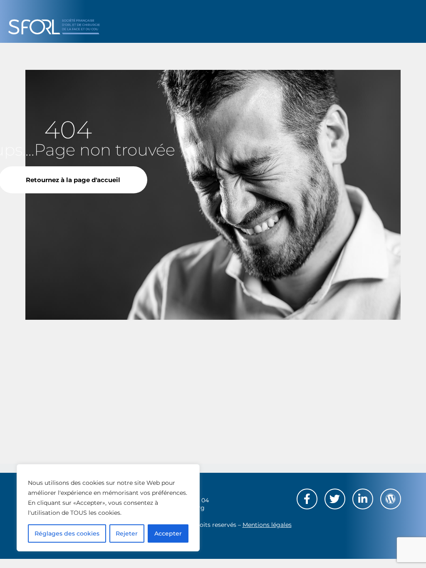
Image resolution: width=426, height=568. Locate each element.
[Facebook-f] (307, 499)
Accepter (168, 533)
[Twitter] (334, 499)
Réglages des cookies (67, 533)
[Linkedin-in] (362, 499)
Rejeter (127, 533)
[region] (108, 507)
